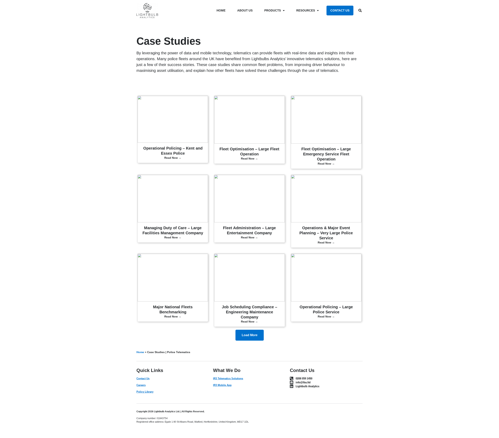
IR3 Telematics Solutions (228, 378)
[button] (360, 10)
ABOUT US (245, 10)
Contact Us (143, 378)
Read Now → (172, 157)
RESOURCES (305, 10)
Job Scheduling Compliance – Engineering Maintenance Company (249, 312)
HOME (221, 10)
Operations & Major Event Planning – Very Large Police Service (326, 233)
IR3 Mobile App (222, 385)
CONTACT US (339, 10)
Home (140, 352)
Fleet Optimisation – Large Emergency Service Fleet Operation (326, 154)
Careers (141, 385)
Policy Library (144, 391)
